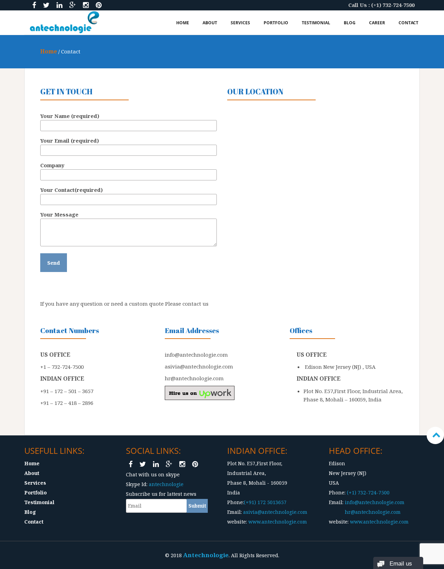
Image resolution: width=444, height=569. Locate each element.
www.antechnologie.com (277, 521)
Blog (350, 23)
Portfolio (276, 23)
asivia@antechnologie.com (274, 512)
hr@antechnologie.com (372, 512)
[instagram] (86, 5)
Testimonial (316, 23)
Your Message (59, 214)
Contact (408, 23)
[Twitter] (46, 5)
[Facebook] (34, 5)
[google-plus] (72, 5)
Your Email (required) (69, 140)
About (210, 23)
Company (52, 165)
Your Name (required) (69, 115)
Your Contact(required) (71, 189)
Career (377, 23)
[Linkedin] (59, 5)
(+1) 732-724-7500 (368, 492)
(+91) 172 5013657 (265, 502)
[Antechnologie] (64, 22)
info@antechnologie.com (374, 502)
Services (240, 23)
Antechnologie (206, 555)
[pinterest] (99, 5)
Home (182, 23)
